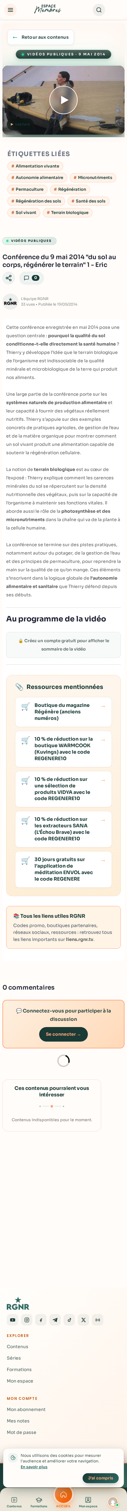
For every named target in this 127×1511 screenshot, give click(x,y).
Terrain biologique (69, 212)
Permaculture (29, 189)
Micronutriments (95, 177)
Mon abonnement (26, 1409)
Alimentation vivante (37, 166)
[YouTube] (12, 1320)
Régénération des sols (38, 201)
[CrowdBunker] (97, 1320)
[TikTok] (69, 1320)
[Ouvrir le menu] (10, 10)
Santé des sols (90, 201)
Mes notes (18, 1421)
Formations (19, 1369)
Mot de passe (21, 1432)
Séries (14, 1358)
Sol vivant (26, 212)
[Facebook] (41, 1320)
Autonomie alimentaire (39, 177)
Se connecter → (63, 1034)
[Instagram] (26, 1320)
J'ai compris (100, 1478)
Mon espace (20, 1381)
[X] (83, 1320)
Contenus (17, 1346)
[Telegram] (55, 1320)
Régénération (72, 189)
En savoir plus (34, 1467)
